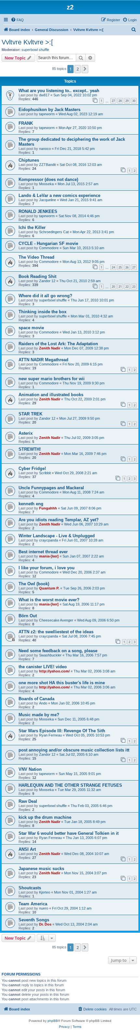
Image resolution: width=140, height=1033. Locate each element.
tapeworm (47, 114)
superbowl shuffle (35, 50)
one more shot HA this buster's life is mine (62, 682)
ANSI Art (27, 849)
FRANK (26, 123)
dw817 (44, 95)
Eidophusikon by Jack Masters (49, 109)
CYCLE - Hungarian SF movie (48, 243)
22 (127, 286)
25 (120, 267)
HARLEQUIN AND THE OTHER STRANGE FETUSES (70, 785)
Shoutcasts (30, 887)
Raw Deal (28, 801)
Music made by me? (39, 714)
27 (113, 101)
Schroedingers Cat (54, 232)
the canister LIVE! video (43, 666)
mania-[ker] (49, 556)
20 (113, 286)
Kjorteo (44, 892)
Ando (43, 703)
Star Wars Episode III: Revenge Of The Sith (62, 730)
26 (127, 267)
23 (133, 286)
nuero (43, 908)
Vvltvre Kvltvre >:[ (27, 42)
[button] (85, 69)
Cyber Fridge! (32, 468)
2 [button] (78, 69)
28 (120, 101)
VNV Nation (30, 769)
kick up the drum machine (45, 817)
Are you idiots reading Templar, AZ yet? (59, 519)
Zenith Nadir (49, 348)
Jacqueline (47, 200)
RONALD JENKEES (38, 211)
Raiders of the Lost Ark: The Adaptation (58, 343)
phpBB (53, 1021)
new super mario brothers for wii (52, 378)
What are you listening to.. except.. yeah (59, 90)
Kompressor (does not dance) (48, 179)
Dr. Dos (45, 924)
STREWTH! (30, 449)
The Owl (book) (34, 583)
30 (133, 101)
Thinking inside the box (42, 311)
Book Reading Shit (37, 276)
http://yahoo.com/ (54, 671)
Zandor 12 (47, 281)
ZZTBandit (47, 165)
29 (127, 101)
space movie (31, 327)
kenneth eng (31, 503)
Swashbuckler (50, 655)
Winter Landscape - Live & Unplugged (57, 535)
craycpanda (48, 540)
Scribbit (45, 473)
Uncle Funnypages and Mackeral (51, 487)
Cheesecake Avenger (56, 620)
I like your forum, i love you (47, 567)
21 (120, 286)
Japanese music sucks (41, 868)
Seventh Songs (34, 919)
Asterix (26, 433)
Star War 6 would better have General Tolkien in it (69, 833)
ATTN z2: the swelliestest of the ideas (56, 631)
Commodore (49, 248)
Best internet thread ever (43, 551)
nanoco (45, 149)
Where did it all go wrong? (45, 295)
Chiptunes (29, 160)
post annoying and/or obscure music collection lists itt (74, 750)
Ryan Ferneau (50, 735)
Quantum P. (49, 588)
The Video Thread (36, 257)
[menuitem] (17, 20)
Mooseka (46, 184)
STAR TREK (30, 414)
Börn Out (28, 615)
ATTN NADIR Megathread (43, 359)
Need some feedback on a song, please (58, 650)
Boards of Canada (36, 698)
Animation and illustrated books (51, 394)
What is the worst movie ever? (49, 599)
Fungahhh (48, 508)
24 (113, 267)
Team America (33, 903)
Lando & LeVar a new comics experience (59, 195)
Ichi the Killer (32, 227)
